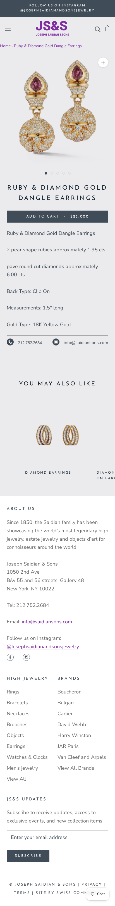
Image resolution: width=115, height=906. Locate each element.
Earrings (16, 746)
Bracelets (17, 702)
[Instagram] (26, 658)
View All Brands (76, 768)
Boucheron (70, 691)
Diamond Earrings (48, 473)
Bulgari (66, 702)
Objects (15, 735)
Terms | (25, 893)
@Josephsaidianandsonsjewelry (43, 646)
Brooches (17, 724)
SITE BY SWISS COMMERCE (68, 893)
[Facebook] (10, 658)
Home (5, 46)
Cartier (65, 713)
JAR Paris (68, 746)
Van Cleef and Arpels (82, 757)
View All (16, 779)
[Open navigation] (8, 28)
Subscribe (28, 856)
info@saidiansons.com (47, 621)
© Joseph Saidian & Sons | (45, 884)
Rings (13, 691)
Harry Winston (74, 735)
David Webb (72, 724)
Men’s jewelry (22, 768)
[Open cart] (107, 28)
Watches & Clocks (27, 757)
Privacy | (94, 884)
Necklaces (18, 713)
